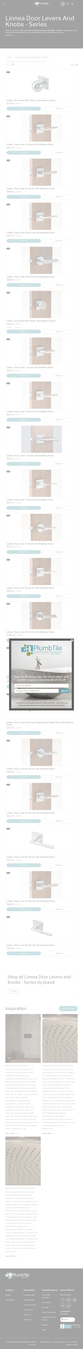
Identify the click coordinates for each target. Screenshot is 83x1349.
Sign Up (64, 691)
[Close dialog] (72, 640)
